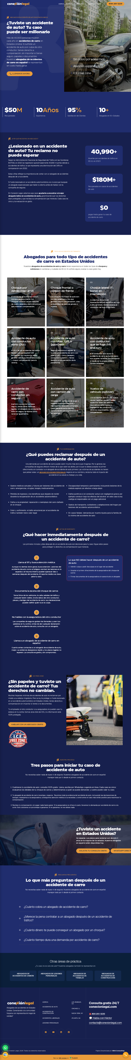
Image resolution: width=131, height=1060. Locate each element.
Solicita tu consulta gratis (93, 851)
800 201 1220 (115, 4)
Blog (99, 4)
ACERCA (61, 4)
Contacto (91, 4)
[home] (18, 4)
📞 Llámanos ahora (20, 74)
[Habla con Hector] (5, 1055)
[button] (70, 4)
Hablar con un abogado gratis (27, 724)
